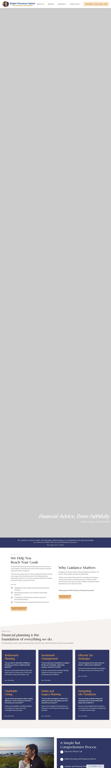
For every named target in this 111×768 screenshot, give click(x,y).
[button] (40, 4)
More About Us (19, 609)
